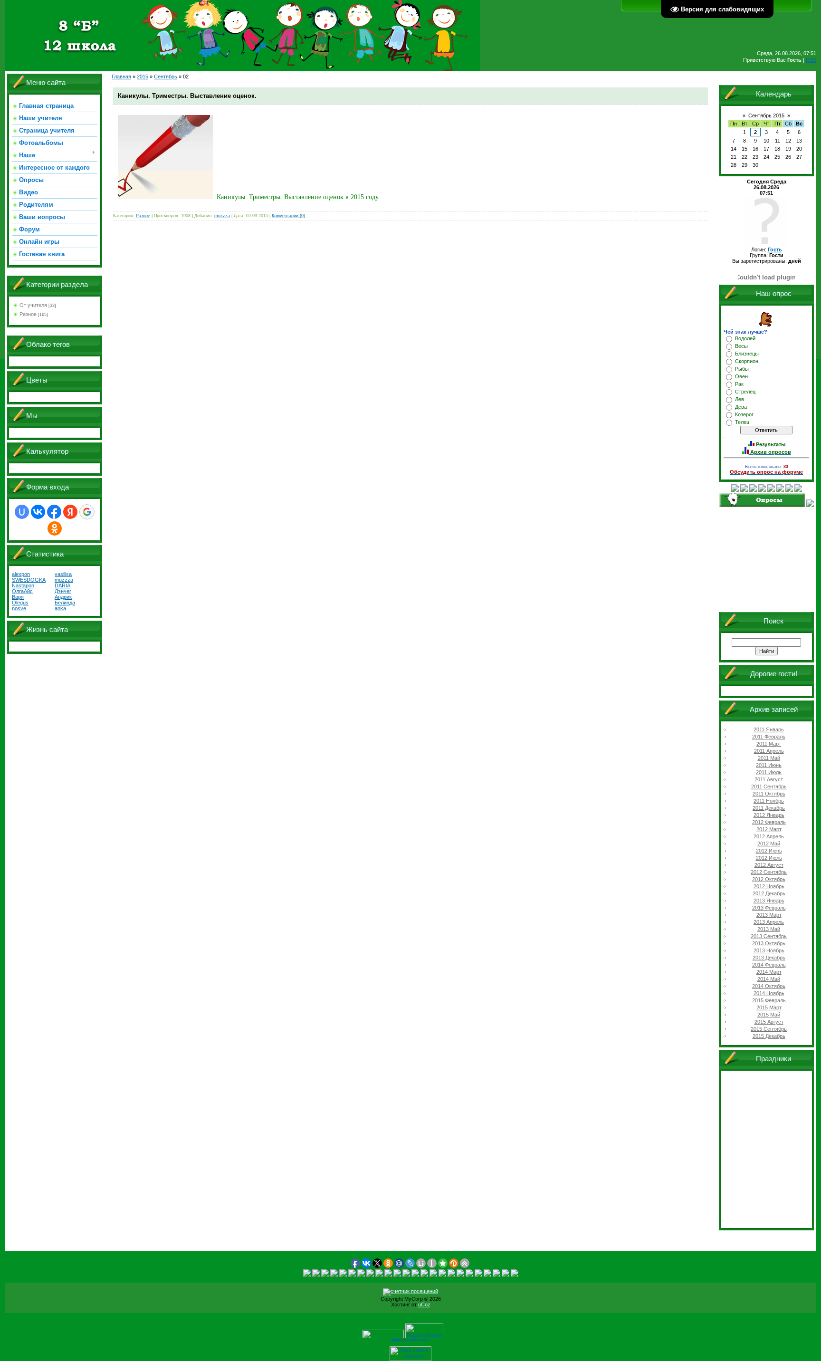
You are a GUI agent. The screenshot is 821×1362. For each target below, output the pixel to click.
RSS (811, 60)
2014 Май (768, 979)
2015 (142, 76)
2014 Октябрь (768, 986)
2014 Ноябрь (769, 993)
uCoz (424, 1304)
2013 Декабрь (769, 957)
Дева (741, 407)
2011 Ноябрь (769, 801)
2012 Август (768, 865)
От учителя (33, 305)
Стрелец (745, 391)
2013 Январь (769, 900)
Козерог (744, 414)
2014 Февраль (769, 965)
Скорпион (746, 361)
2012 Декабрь (769, 893)
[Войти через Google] (87, 511)
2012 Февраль (769, 822)
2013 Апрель (769, 922)
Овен (741, 376)
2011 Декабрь (769, 808)
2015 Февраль (769, 1000)
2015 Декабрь (769, 1036)
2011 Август (768, 779)
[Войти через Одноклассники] (55, 528)
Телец (742, 422)
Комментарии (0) (288, 215)
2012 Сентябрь (769, 872)
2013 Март (769, 915)
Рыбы (742, 369)
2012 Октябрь (768, 879)
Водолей (745, 338)
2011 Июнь (769, 765)
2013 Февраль (769, 908)
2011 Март (768, 744)
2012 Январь (769, 815)
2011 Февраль (768, 736)
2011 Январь (769, 729)
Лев (739, 399)
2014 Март (769, 972)
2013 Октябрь (768, 943)
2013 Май (768, 929)
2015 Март (769, 1007)
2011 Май (769, 758)
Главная (121, 76)
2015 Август (768, 1022)
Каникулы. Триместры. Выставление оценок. (187, 95)
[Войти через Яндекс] (70, 512)
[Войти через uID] (22, 512)
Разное (28, 314)
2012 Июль (769, 858)
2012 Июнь (769, 851)
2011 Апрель (769, 751)
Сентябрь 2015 (766, 115)
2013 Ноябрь (769, 950)
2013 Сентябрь (769, 936)
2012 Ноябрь (769, 886)
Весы (741, 346)
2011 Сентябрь (769, 786)
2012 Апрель (769, 836)
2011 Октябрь (769, 793)
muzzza (222, 215)
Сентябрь (165, 76)
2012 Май (768, 843)
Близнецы (747, 353)
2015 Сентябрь (769, 1029)
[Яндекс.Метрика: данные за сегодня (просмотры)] (424, 1331)
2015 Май (768, 1014)
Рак (739, 384)
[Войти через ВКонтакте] (38, 512)
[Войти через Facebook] (54, 512)
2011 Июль (769, 772)
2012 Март (769, 829)
